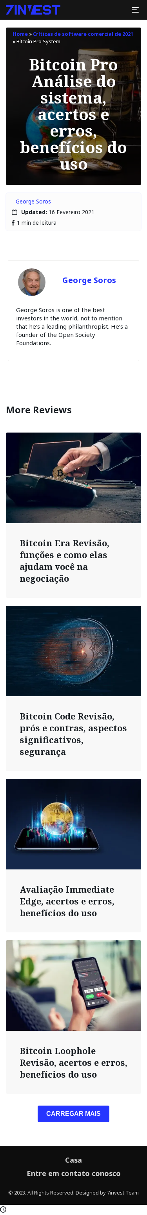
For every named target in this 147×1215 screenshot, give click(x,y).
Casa (73, 1160)
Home (20, 33)
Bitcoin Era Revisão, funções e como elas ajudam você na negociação (64, 560)
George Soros (33, 201)
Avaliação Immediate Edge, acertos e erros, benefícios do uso (67, 901)
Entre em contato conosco (74, 1173)
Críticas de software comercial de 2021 (83, 33)
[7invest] (33, 10)
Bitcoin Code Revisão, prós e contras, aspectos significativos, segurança (73, 733)
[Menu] (135, 10)
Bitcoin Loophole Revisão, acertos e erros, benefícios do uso (73, 1062)
